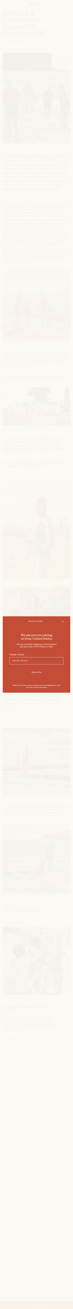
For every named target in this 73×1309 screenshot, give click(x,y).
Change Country (17, 655)
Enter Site (36, 672)
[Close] (62, 621)
